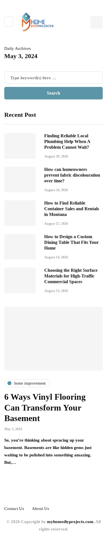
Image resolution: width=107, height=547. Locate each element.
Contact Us (14, 508)
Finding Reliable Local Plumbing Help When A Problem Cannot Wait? (67, 141)
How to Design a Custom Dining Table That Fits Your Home (71, 242)
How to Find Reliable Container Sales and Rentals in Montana (71, 209)
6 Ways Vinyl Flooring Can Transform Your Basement (45, 407)
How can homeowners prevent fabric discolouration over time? (72, 175)
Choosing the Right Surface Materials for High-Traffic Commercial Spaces (71, 276)
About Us (40, 508)
